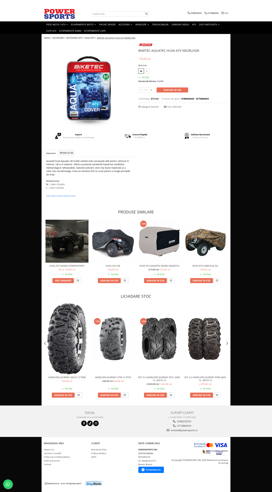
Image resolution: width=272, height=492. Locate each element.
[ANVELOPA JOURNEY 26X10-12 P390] (66, 338)
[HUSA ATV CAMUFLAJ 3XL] (205, 241)
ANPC (93, 457)
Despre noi (49, 449)
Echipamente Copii (95, 30)
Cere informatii (173, 106)
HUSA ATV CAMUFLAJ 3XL (205, 265)
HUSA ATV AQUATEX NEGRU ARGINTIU (159, 265)
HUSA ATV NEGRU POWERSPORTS (67, 265)
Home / (48, 37)
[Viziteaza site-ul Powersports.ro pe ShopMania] (94, 483)
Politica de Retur (98, 453)
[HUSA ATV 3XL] (113, 241)
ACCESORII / (59, 37)
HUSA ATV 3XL (113, 265)
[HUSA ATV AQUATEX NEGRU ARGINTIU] (159, 241)
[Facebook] (84, 423)
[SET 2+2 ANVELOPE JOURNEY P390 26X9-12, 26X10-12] (205, 338)
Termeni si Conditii (52, 453)
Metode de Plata (99, 449)
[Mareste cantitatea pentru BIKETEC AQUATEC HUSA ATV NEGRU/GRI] (151, 89)
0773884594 (183, 425)
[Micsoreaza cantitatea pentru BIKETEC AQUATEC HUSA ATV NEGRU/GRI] (140, 89)
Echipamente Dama (70, 30)
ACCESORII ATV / (75, 37)
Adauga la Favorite (150, 106)
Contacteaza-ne (153, 470)
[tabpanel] (89, 86)
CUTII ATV (51, 30)
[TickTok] (90, 423)
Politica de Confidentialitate (57, 457)
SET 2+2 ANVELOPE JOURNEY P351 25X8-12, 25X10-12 (159, 379)
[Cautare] (146, 14)
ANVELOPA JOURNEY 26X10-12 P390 (67, 377)
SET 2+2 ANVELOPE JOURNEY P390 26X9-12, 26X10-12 (205, 379)
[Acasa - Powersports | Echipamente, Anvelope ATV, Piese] (59, 14)
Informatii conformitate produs (61, 195)
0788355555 (183, 421)
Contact (47, 464)
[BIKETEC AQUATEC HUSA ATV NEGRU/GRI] (89, 86)
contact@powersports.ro (183, 430)
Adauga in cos (172, 89)
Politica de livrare (52, 460)
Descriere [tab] (51, 153)
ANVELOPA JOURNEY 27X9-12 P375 (113, 377)
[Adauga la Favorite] (78, 280)
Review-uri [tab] (66, 152)
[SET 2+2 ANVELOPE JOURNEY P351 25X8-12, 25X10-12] (159, 338)
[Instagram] (96, 423)
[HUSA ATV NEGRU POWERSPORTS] (66, 241)
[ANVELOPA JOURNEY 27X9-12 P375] (113, 338)
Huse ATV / (90, 37)
